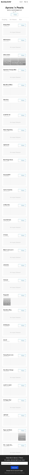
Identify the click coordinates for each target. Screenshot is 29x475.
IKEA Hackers (6, 39)
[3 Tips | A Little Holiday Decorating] (14, 422)
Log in (21, 2)
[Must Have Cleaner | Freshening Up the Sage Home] (7, 422)
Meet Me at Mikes (7, 84)
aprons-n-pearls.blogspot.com (14, 10)
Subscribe (14, 468)
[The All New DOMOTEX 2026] (7, 346)
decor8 (5, 340)
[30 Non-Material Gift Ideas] (14, 361)
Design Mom (6, 24)
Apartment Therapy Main (9, 69)
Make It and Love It (8, 250)
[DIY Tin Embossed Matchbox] (7, 181)
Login (21, 470)
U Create (5, 235)
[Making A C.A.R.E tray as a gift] (7, 391)
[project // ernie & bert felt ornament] (14, 106)
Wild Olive (6, 99)
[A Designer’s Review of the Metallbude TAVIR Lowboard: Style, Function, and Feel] (22, 346)
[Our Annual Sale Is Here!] (22, 391)
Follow (15, 14)
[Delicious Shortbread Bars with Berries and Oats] (14, 437)
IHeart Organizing (8, 129)
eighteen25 (6, 144)
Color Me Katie (7, 220)
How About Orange (8, 370)
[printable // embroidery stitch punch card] (7, 106)
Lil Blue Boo (6, 205)
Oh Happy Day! (7, 400)
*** (15, 12)
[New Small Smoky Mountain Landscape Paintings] (7, 211)
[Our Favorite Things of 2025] (22, 361)
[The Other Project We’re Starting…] (7, 361)
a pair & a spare (7, 385)
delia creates (6, 54)
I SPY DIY (5, 415)
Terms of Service (21, 472)
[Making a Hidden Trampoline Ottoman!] (14, 391)
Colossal (5, 280)
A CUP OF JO (6, 114)
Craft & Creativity (7, 190)
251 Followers (13, 19)
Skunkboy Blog (7, 310)
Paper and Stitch (7, 430)
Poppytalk (6, 295)
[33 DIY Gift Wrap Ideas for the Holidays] (7, 437)
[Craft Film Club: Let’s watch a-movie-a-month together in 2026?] (7, 91)
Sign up (26, 2)
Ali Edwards (6, 325)
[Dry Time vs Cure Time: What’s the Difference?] (7, 166)
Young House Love (8, 355)
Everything (4, 19)
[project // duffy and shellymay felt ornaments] (22, 106)
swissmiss (6, 265)
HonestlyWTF (6, 175)
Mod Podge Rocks (8, 159)
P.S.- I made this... (8, 445)
